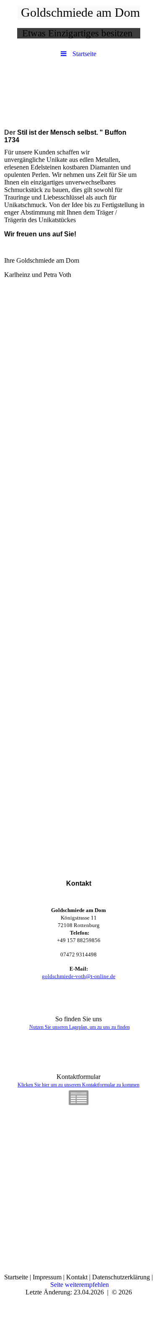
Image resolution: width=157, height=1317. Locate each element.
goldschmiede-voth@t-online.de (79, 976)
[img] (78, 91)
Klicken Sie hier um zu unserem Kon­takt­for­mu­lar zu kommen (78, 1085)
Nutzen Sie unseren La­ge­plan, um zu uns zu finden (79, 1027)
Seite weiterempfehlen (79, 1284)
